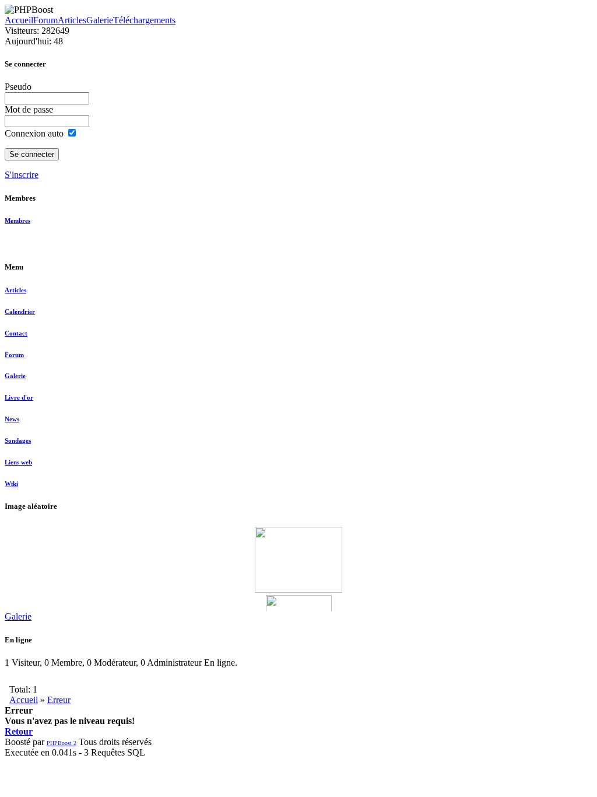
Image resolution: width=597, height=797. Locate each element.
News (12, 418)
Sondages (18, 440)
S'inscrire (21, 175)
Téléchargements (144, 20)
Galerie (99, 20)
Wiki (11, 483)
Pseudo (18, 87)
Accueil (19, 20)
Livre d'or (19, 397)
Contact (16, 333)
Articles (72, 20)
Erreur (59, 700)
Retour (19, 731)
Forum (45, 20)
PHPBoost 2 (61, 743)
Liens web (18, 462)
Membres (17, 220)
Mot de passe (29, 109)
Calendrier (20, 311)
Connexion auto (35, 133)
